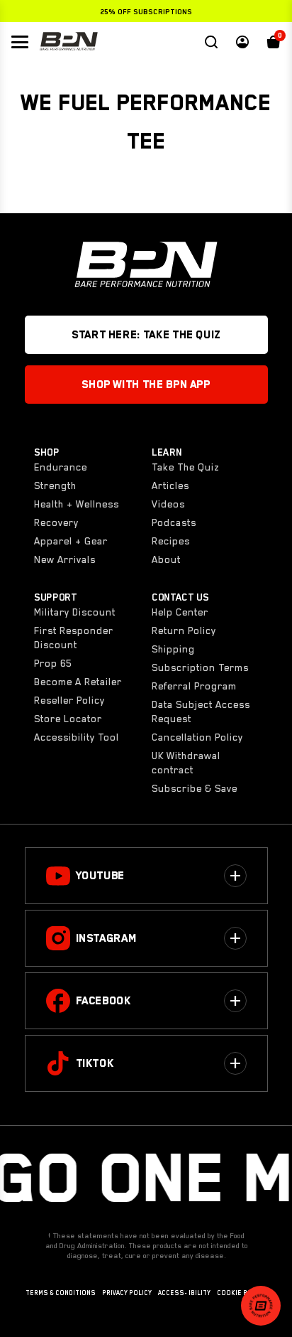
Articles (170, 485)
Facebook (103, 1000)
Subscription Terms (200, 667)
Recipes (171, 541)
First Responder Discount (73, 637)
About (166, 559)
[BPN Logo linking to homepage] (69, 42)
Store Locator (68, 718)
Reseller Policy (69, 700)
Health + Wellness (76, 504)
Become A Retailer (78, 681)
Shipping (173, 649)
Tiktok (95, 1063)
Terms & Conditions (61, 1292)
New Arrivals (65, 559)
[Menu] (19, 42)
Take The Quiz (185, 467)
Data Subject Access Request (201, 711)
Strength (55, 485)
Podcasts (174, 522)
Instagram (106, 938)
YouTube (100, 875)
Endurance (60, 467)
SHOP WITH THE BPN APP (146, 384)
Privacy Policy (127, 1292)
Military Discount (75, 612)
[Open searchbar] (211, 42)
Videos (168, 504)
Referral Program (194, 686)
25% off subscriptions (146, 11)
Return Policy (184, 630)
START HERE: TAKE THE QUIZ (146, 334)
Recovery (56, 522)
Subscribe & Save (194, 788)
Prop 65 (53, 663)
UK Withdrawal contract (186, 762)
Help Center (180, 612)
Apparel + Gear (71, 541)
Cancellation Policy (197, 737)
